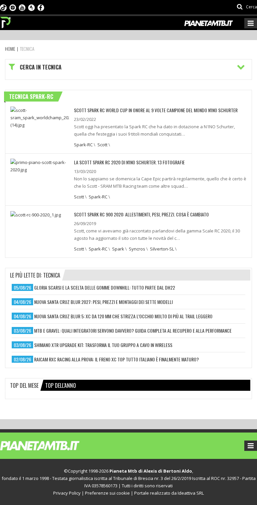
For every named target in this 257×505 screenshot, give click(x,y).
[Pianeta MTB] (52, 445)
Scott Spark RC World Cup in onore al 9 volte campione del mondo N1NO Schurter (156, 110)
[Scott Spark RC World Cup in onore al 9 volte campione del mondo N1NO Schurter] (39, 117)
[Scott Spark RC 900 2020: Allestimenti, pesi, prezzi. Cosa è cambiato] (35, 214)
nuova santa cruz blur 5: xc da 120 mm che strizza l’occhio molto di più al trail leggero (123, 316)
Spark (118, 249)
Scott (102, 145)
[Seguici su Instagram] (12, 7)
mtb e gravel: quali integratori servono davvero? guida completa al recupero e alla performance (133, 330)
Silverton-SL (162, 249)
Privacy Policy (67, 493)
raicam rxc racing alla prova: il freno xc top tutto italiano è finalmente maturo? (116, 359)
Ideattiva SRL (191, 493)
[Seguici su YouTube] (22, 7)
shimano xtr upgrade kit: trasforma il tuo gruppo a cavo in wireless (103, 344)
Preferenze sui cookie (107, 493)
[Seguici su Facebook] (40, 7)
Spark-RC (83, 145)
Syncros (137, 249)
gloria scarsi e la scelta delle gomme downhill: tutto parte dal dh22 (104, 287)
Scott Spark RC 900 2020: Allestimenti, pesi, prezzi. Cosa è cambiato (141, 214)
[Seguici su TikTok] (3, 7)
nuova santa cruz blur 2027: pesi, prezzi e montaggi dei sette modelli (103, 301)
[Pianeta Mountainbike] (6, 21)
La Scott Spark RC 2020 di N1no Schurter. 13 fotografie (129, 162)
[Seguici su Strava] (31, 7)
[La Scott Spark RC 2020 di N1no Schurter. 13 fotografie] (39, 165)
